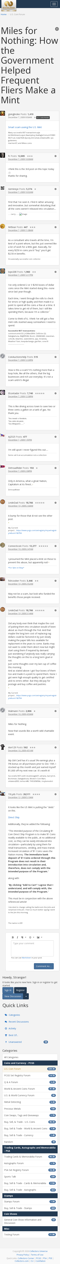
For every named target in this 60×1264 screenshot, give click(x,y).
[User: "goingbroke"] (2, 113)
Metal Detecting (29, 1101)
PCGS (38, 1258)
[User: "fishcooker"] (2, 579)
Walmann (13, 711)
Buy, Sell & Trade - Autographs (29, 1189)
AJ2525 (11, 436)
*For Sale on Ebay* (16, 567)
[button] (57, 29)
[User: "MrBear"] (2, 226)
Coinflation (40, 1261)
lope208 (12, 271)
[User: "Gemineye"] (2, 188)
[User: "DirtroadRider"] (2, 466)
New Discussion (12, 996)
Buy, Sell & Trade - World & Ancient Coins (29, 1128)
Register (20, 990)
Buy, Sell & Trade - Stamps (29, 1208)
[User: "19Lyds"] (2, 793)
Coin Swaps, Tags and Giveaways (29, 1115)
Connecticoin (15, 545)
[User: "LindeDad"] (2, 501)
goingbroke (14, 114)
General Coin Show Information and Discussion (29, 1221)
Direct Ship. (14, 817)
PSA (45, 1258)
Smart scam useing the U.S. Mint (25, 127)
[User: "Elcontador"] (2, 392)
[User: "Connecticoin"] (2, 545)
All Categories (11, 1057)
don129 (12, 747)
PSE (50, 1258)
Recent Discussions (18, 1021)
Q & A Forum (29, 1082)
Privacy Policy (23, 1254)
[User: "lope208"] (2, 271)
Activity (12, 1028)
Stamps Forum (29, 1201)
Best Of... (13, 1035)
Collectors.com (22, 1261)
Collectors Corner (26, 1258)
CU (32, 1261)
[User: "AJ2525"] (2, 435)
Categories (14, 1014)
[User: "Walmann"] (2, 710)
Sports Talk (29, 1176)
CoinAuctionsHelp (17, 356)
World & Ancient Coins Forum (29, 1088)
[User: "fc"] (2, 155)
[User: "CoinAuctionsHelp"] (2, 356)
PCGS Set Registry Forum (29, 1075)
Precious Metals (29, 1108)
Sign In (7, 990)
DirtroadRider (15, 467)
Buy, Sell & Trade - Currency (29, 1135)
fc (9, 155)
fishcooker (13, 580)
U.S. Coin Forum (43, 117)
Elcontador (13, 393)
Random (29, 1141)
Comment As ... (44, 966)
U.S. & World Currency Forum (29, 1095)
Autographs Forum (29, 1163)
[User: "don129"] (2, 747)
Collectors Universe (38, 1251)
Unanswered (27, 1041)
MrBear (12, 227)
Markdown (26, 957)
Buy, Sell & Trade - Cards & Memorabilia (29, 1183)
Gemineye (13, 188)
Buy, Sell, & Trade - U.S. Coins (29, 1121)
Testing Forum (29, 1234)
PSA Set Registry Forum (29, 1169)
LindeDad (13, 502)
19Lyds (12, 794)
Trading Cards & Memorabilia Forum (29, 1156)
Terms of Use (37, 1254)
